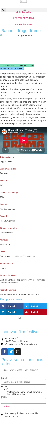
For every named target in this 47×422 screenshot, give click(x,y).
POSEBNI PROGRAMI (23, 18)
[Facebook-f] (4, 351)
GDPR (5, 386)
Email (4, 378)
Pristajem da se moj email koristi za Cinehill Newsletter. (24, 393)
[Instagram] (17, 351)
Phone (4, 397)
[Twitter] (11, 351)
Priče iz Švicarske (23, 24)
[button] (12, 306)
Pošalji (7, 406)
